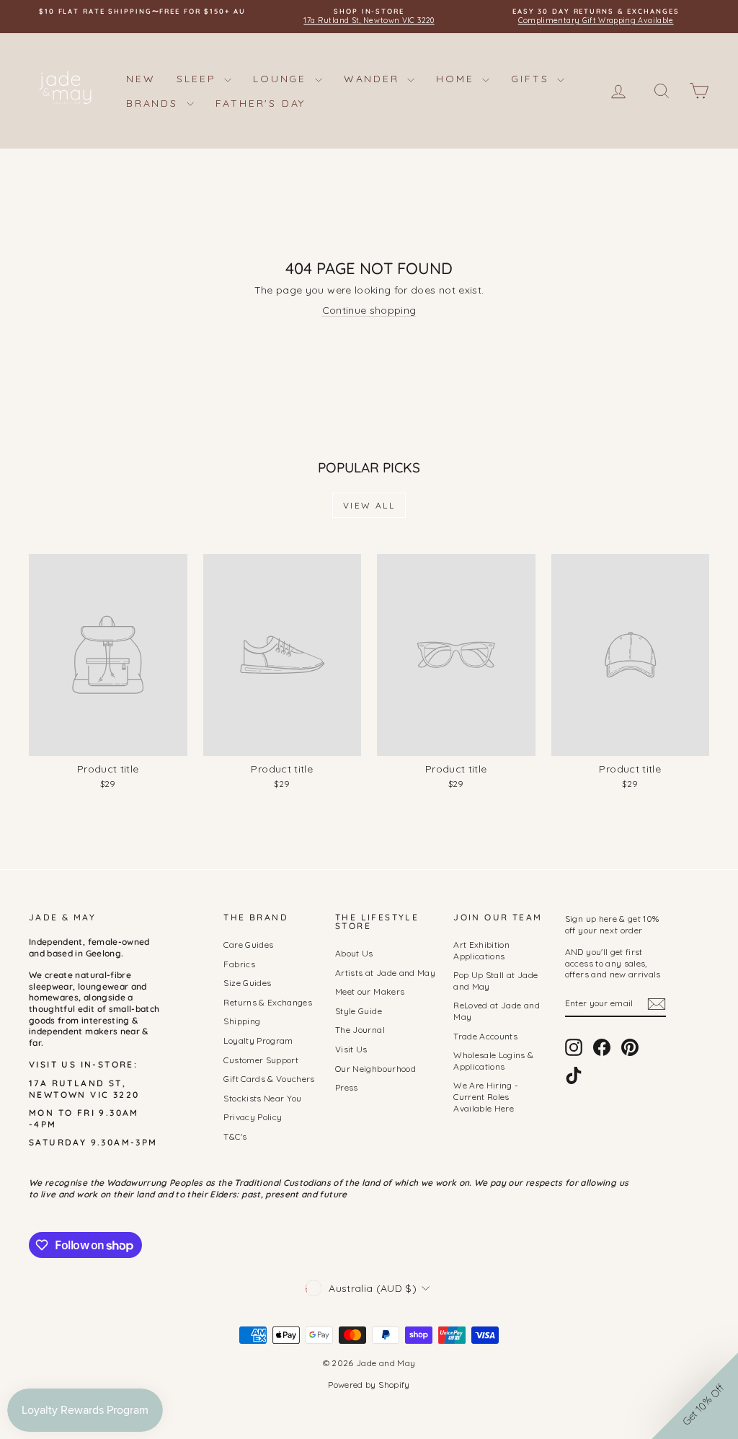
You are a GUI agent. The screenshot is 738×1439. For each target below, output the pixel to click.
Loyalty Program (258, 1040)
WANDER (374, 78)
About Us (354, 953)
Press (346, 1087)
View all (369, 505)
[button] (695, 1395)
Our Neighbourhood (375, 1068)
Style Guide (358, 1010)
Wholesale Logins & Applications (493, 1060)
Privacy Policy (252, 1117)
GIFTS (532, 78)
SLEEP (199, 78)
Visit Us (351, 1049)
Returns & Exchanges (267, 1002)
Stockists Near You (262, 1098)
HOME (457, 78)
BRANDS (154, 103)
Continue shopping (369, 310)
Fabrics (238, 964)
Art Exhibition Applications (481, 950)
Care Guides (248, 944)
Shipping (241, 1021)
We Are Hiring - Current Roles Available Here (485, 1096)
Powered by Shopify (368, 1384)
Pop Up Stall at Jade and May (495, 980)
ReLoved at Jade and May (496, 1011)
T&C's (234, 1136)
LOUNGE (282, 78)
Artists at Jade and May (385, 972)
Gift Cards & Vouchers (268, 1078)
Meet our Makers (369, 991)
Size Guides (247, 982)
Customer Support (260, 1060)
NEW (140, 78)
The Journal (360, 1029)
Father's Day (260, 103)
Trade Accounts (485, 1036)
